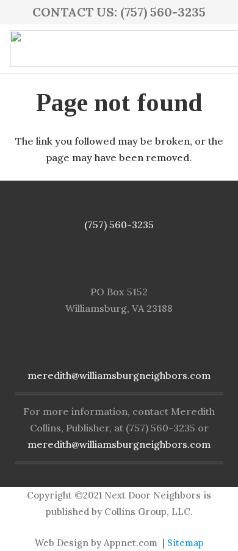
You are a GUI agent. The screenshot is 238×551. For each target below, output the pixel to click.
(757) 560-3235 (119, 224)
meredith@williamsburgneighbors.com (119, 375)
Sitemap (185, 543)
